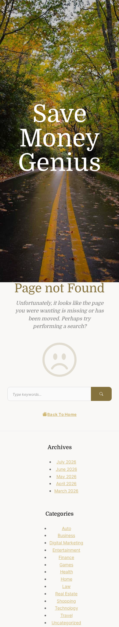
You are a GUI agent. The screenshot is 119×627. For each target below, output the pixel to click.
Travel (66, 615)
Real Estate (66, 593)
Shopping (66, 601)
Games (66, 564)
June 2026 (66, 469)
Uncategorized (66, 622)
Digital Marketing (66, 542)
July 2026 (66, 461)
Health (66, 571)
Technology (66, 608)
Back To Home (62, 414)
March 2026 (66, 490)
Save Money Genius (59, 138)
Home (66, 579)
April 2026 (66, 483)
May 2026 (66, 476)
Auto (66, 528)
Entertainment (66, 550)
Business (66, 535)
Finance (66, 557)
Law (66, 586)
